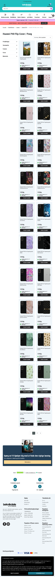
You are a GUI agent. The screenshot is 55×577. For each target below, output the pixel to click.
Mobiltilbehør (13, 17)
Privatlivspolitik (45, 502)
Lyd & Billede (30, 17)
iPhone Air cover (27, 527)
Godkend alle (40, 573)
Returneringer (27, 502)
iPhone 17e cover (27, 533)
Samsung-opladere (46, 514)
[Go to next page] (40, 433)
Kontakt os (26, 504)
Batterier (44, 17)
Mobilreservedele (5, 17)
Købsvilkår (26, 500)
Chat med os (27, 462)
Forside (4, 27)
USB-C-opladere (45, 516)
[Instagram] (8, 524)
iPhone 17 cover (27, 525)
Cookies (44, 504)
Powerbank (37, 17)
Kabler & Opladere (21, 17)
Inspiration (44, 506)
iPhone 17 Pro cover (28, 529)
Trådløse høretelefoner (46, 518)
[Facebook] (4, 524)
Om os (43, 500)
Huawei (18, 27)
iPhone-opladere (45, 512)
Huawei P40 (24, 27)
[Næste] (53, 15)
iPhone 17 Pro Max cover (29, 531)
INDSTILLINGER (15, 573)
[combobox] (27, 8)
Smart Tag (44, 520)
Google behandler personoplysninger (15, 564)
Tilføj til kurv (26, 68)
